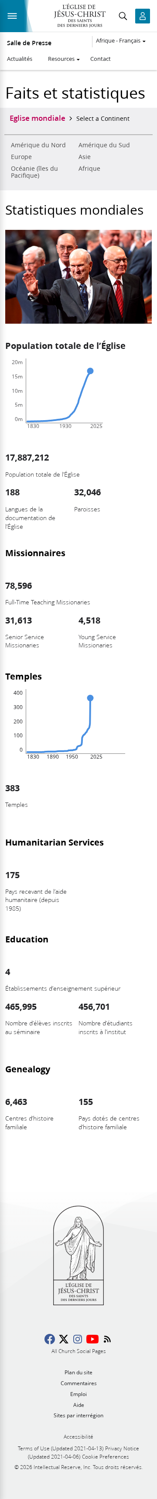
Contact (100, 59)
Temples (23, 676)
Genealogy (27, 1069)
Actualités (19, 59)
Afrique (89, 168)
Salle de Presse (29, 43)
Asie (84, 157)
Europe (21, 157)
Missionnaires (35, 553)
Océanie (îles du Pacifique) (34, 172)
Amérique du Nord (38, 145)
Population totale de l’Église (65, 345)
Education (26, 939)
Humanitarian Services (54, 842)
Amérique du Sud (104, 145)
